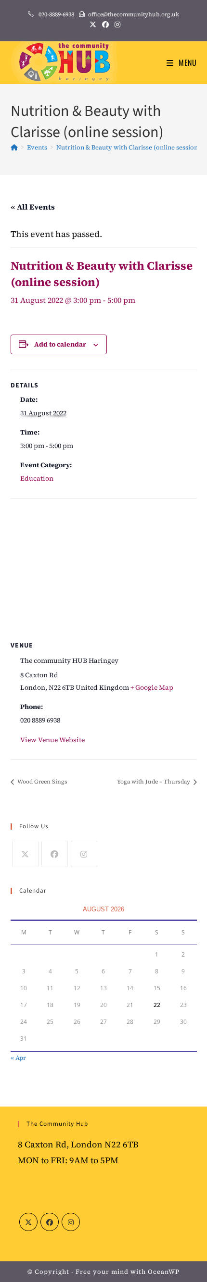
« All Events (33, 206)
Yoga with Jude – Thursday (154, 781)
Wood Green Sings (41, 781)
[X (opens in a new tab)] (93, 24)
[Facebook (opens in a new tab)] (105, 24)
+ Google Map (151, 687)
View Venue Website (52, 740)
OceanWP (164, 1272)
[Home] (14, 147)
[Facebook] (54, 854)
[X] (25, 854)
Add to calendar (60, 344)
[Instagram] (84, 854)
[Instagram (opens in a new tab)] (116, 24)
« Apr (18, 1058)
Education (36, 478)
